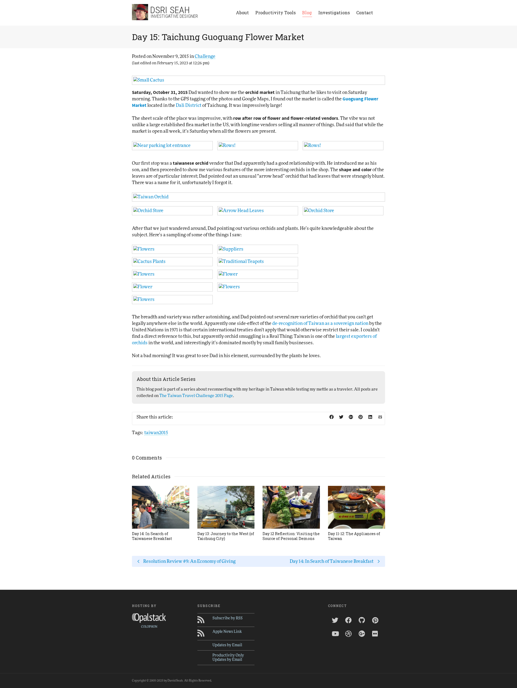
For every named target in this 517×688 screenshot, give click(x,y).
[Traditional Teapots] (257, 261)
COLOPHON (149, 626)
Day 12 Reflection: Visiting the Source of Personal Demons (291, 536)
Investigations (334, 12)
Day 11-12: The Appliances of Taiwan (354, 536)
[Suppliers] (257, 249)
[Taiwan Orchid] (258, 197)
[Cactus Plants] (172, 261)
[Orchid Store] (172, 210)
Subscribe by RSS (227, 618)
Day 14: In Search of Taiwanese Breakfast (152, 536)
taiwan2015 (156, 432)
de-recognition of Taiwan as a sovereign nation (320, 323)
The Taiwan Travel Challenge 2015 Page (196, 396)
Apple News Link (227, 632)
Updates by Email (227, 645)
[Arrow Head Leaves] (257, 210)
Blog (307, 12)
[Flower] (257, 274)
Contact (364, 12)
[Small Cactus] (258, 80)
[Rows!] (257, 145)
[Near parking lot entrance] (172, 145)
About (242, 12)
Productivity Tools (275, 12)
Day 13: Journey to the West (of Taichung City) (225, 536)
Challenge (205, 56)
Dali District (188, 105)
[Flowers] (172, 249)
